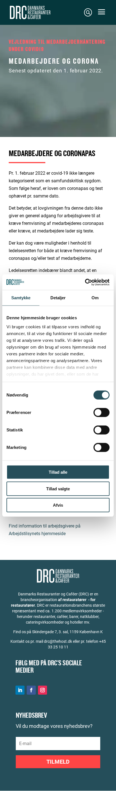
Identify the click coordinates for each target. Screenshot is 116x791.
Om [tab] (95, 297)
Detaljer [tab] (58, 297)
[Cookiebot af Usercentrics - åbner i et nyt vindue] (85, 282)
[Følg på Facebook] (31, 690)
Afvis (58, 505)
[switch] (101, 412)
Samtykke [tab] (21, 297)
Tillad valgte (58, 488)
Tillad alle (58, 472)
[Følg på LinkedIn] (19, 690)
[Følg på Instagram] (42, 690)
